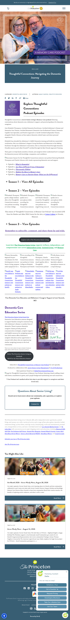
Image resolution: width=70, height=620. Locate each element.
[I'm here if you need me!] (65, 615)
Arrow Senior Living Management (38, 368)
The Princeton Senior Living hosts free (17, 317)
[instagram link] (33, 588)
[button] (4, 615)
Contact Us (35, 404)
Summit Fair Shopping (33, 431)
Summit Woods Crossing (48, 431)
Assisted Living (47, 247)
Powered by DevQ (35, 616)
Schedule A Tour (52, 2)
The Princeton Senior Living (24, 245)
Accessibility (34, 605)
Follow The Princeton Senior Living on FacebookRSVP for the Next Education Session (19, 356)
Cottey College (50, 214)
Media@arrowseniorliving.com (44, 371)
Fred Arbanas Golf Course (18, 431)
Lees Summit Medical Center (50, 427)
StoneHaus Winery (46, 434)
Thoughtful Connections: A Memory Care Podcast (33, 365)
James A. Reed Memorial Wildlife (30, 434)
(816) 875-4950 (35, 576)
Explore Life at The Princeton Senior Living (35, 240)
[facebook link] (25, 588)
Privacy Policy (26, 605)
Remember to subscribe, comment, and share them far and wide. (35, 230)
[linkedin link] (29, 588)
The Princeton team (12, 444)
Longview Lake (59, 434)
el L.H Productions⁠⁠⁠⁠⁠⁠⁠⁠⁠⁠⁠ (56, 368)
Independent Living (34, 247)
